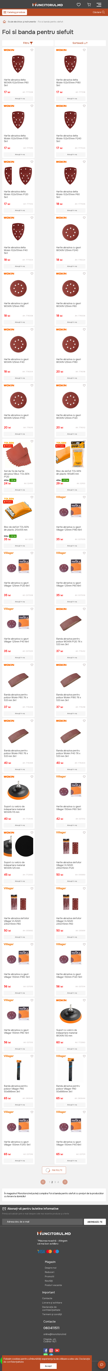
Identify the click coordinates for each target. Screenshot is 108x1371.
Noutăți (49, 1280)
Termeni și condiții (52, 1314)
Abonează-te (94, 1222)
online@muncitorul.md (54, 1334)
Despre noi (50, 1267)
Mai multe (57, 1170)
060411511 (51, 1328)
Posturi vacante (53, 1285)
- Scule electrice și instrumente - (22, 21)
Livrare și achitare (52, 1302)
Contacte (47, 1298)
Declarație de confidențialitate (51, 1308)
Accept (48, 1366)
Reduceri (49, 1272)
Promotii (49, 1276)
